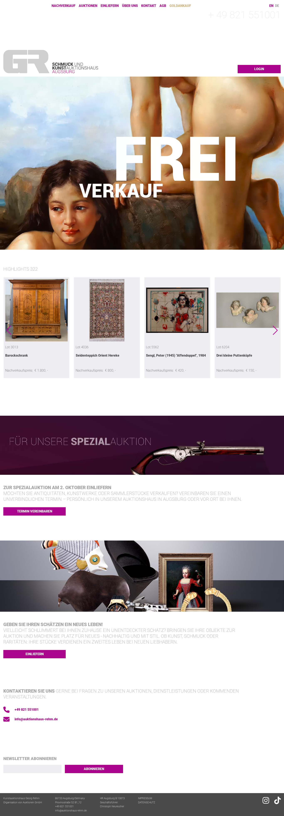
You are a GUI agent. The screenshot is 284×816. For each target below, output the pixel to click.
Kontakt (148, 6)
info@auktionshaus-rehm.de (36, 719)
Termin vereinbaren (34, 511)
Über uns (130, 6)
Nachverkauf (63, 6)
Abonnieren (94, 769)
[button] (8, 330)
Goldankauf (180, 6)
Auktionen (88, 6)
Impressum (145, 798)
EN (271, 5)
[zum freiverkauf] (142, 163)
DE (277, 5)
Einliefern (110, 6)
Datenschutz (146, 802)
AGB (162, 6)
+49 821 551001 (27, 710)
